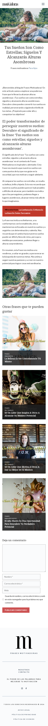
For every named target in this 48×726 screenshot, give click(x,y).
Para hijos (33, 68)
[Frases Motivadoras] (10, 4)
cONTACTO (24, 672)
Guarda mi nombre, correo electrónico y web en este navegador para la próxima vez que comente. (25, 599)
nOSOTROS (24, 670)
